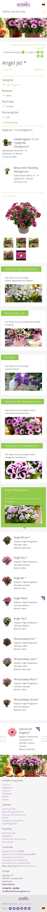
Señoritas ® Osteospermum (14, 815)
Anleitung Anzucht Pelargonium (15, 860)
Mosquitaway (7, 842)
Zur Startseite (9, 196)
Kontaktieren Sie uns (28, 866)
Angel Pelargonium (13, 85)
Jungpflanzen (7, 787)
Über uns (6, 785)
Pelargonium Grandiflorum (13, 820)
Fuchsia (5, 817)
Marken (5, 796)
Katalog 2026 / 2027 (10, 851)
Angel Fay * (8, 69)
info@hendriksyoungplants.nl (16, 891)
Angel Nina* (38, 69)
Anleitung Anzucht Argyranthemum (16, 863)
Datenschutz (30, 904)
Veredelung (6, 793)
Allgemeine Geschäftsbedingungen (16, 854)
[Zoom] (23, 218)
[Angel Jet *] (43, 4)
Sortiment (34, 45)
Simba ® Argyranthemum (13, 812)
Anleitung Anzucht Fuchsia (13, 857)
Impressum (22, 904)
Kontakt (5, 799)
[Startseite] (23, 4)
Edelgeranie (7, 836)
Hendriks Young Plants (19, 45)
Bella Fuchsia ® (8, 809)
